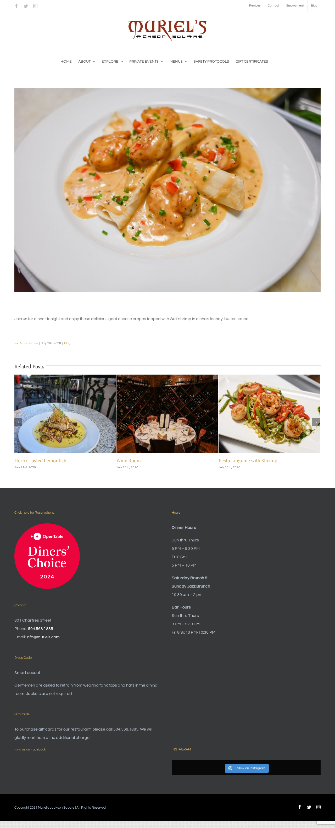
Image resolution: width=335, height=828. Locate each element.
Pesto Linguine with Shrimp (145, 460)
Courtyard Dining (237, 460)
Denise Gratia (28, 343)
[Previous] (18, 422)
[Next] (316, 422)
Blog (67, 343)
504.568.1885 (40, 629)
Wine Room (26, 460)
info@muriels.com (43, 637)
